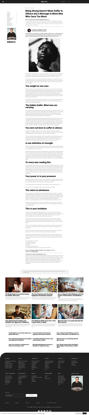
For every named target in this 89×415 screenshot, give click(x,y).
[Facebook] (9, 42)
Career (8, 13)
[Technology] (16, 20)
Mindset (8, 15)
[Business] (16, 12)
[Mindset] (16, 15)
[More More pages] (34, 369)
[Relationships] (16, 19)
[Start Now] (18, 298)
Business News (9, 24)
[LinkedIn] (11, 42)
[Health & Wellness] (16, 18)
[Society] (16, 21)
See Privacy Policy (41, 413)
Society (8, 21)
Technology (9, 20)
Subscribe (63, 1)
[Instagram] (8, 42)
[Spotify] (14, 42)
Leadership (9, 14)
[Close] (87, 413)
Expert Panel (9, 25)
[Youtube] (13, 42)
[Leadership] (16, 14)
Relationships (9, 19)
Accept (84, 413)
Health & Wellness (10, 18)
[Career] (16, 13)
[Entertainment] (16, 23)
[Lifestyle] (16, 17)
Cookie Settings (78, 413)
